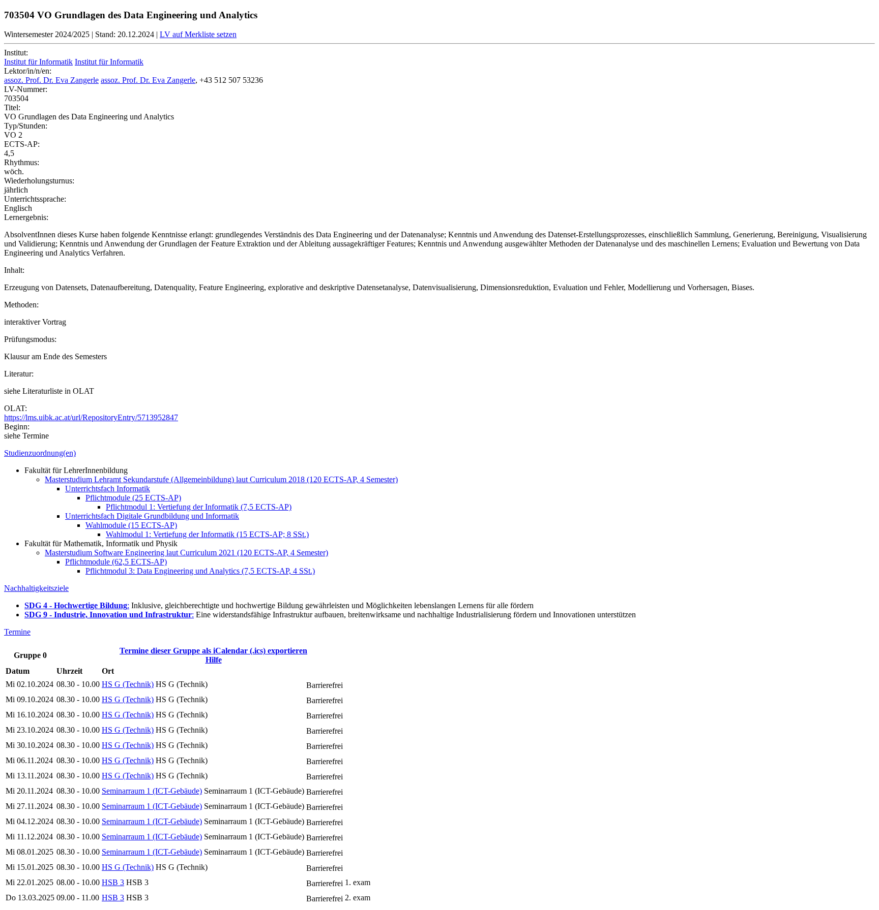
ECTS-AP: (22, 144)
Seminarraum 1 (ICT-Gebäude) (152, 791)
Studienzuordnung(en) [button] (40, 453)
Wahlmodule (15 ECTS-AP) (131, 525)
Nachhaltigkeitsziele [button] (36, 588)
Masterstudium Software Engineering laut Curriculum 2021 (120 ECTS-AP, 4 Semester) (186, 552)
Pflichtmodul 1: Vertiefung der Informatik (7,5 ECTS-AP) (198, 507)
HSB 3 (113, 882)
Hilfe (214, 659)
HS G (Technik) (128, 684)
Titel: (12, 107)
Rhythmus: (21, 162)
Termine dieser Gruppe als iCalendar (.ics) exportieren (213, 650)
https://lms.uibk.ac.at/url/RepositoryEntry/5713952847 (91, 417)
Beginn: (17, 426)
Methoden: (21, 304)
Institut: (16, 52)
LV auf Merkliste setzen (198, 34)
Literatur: (19, 373)
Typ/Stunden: (25, 125)
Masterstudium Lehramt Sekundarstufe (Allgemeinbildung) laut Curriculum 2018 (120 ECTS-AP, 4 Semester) (221, 479)
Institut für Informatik (38, 61)
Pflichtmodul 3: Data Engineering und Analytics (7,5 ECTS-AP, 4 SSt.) (200, 571)
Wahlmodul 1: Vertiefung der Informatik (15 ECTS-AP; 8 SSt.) (207, 534)
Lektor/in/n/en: (27, 71)
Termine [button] (17, 631)
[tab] (439, 453)
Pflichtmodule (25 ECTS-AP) (133, 497)
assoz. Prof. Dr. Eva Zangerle (51, 80)
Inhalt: (14, 270)
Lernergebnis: (26, 217)
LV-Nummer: (25, 89)
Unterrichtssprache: (35, 199)
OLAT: (15, 408)
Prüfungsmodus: (30, 339)
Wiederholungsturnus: (39, 180)
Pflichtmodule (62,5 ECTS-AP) (116, 561)
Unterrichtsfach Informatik (107, 488)
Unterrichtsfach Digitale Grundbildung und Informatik (152, 516)
